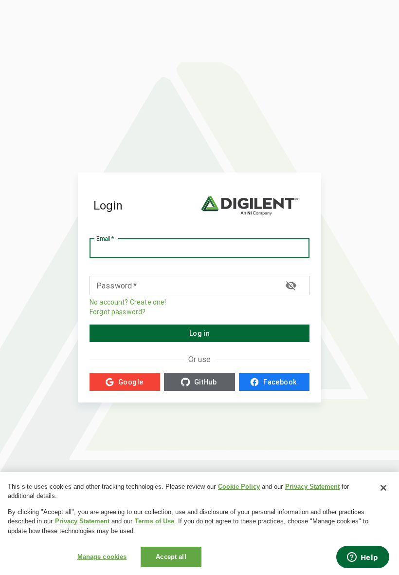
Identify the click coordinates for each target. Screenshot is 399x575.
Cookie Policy (239, 486)
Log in (199, 333)
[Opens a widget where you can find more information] (362, 558)
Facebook (279, 382)
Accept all (171, 556)
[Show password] (291, 285)
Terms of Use (154, 521)
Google (130, 382)
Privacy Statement (312, 486)
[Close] (383, 487)
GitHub (205, 382)
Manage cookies (102, 556)
